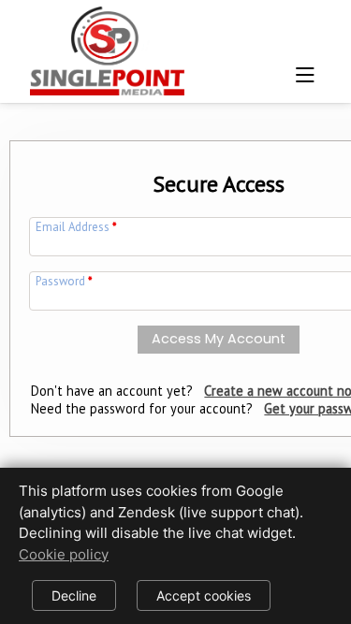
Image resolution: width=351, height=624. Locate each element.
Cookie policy (64, 554)
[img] (107, 45)
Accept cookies (203, 595)
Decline (73, 595)
